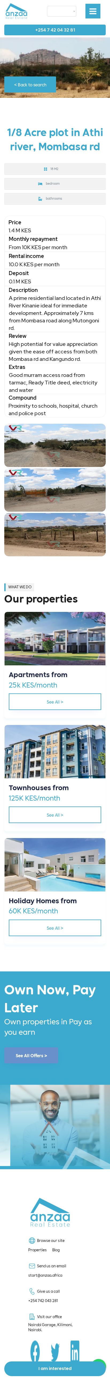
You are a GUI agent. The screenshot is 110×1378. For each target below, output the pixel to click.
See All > (55, 701)
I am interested (55, 1368)
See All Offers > (31, 1055)
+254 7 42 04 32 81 (55, 30)
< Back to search (30, 84)
